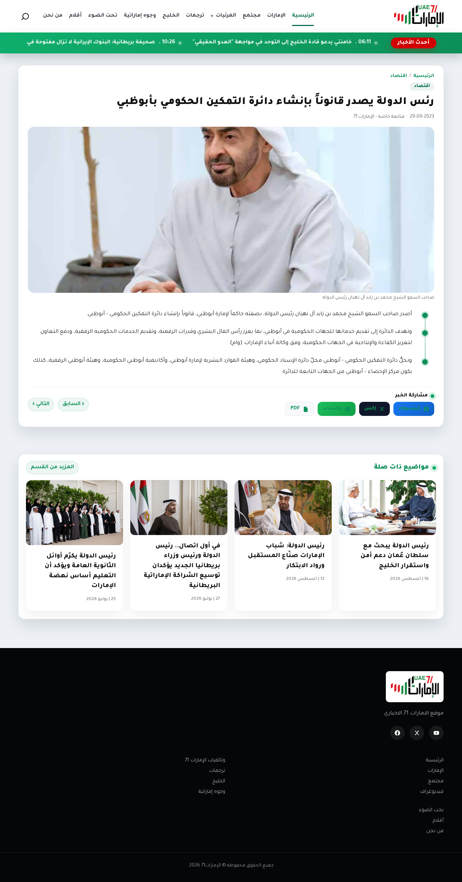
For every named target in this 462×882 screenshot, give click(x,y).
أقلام (438, 821)
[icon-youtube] (436, 733)
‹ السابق (73, 404)
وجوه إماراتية (212, 792)
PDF (295, 408)
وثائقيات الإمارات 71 (205, 760)
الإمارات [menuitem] (276, 16)
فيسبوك (409, 408)
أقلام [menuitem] (75, 16)
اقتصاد (398, 76)
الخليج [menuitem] (170, 16)
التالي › (40, 404)
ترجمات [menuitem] (195, 16)
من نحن (435, 831)
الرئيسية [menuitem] (303, 16)
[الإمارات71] (419, 16)
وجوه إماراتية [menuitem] (140, 16)
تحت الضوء (431, 810)
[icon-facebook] (397, 733)
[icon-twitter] (417, 733)
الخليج (218, 781)
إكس (370, 408)
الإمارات (436, 771)
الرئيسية (423, 76)
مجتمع (436, 781)
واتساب (332, 408)
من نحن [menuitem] (52, 16)
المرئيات (223, 16)
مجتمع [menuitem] (252, 16)
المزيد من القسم (52, 467)
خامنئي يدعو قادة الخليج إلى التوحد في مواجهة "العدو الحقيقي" (320, 42)
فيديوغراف (432, 792)
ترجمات (217, 771)
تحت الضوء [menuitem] (102, 16)
